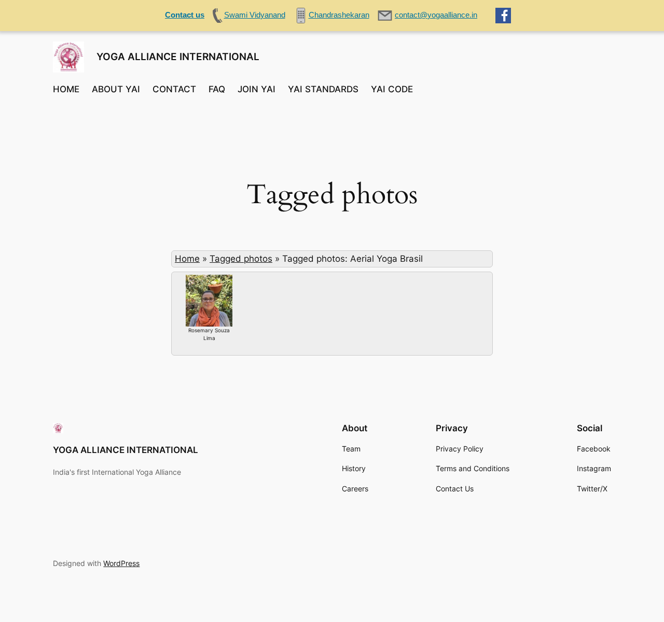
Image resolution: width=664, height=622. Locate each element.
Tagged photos (241, 258)
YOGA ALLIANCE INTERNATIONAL (177, 56)
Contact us (184, 14)
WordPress (121, 563)
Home (187, 258)
